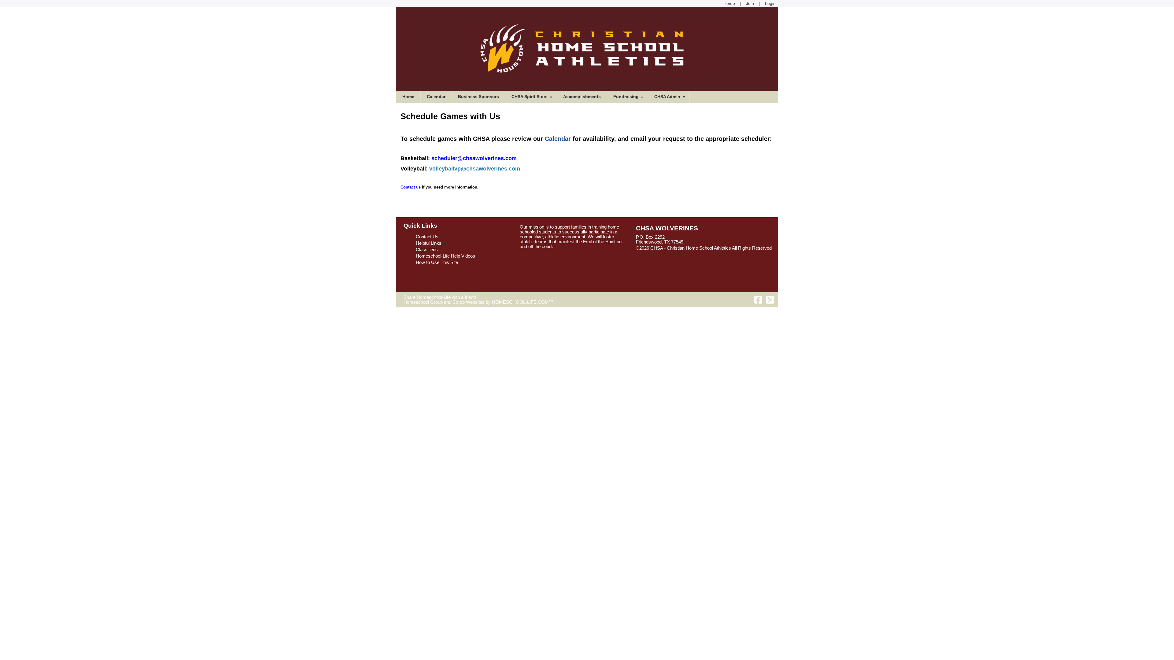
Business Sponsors (478, 96)
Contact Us (427, 236)
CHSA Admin (670, 96)
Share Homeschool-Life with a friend (440, 297)
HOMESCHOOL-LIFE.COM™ (522, 302)
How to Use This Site (437, 262)
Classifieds (427, 249)
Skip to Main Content (661, 253)
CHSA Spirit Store (532, 96)
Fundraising (629, 96)
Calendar (436, 96)
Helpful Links (428, 243)
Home (408, 96)
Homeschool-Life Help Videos (445, 256)
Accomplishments (582, 96)
